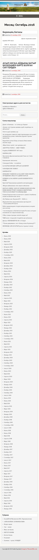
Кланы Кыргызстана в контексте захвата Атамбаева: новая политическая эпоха (19, 195)
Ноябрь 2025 (8, 252)
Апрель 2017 (8, 471)
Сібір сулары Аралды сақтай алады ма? (15, 215)
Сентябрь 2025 (8, 255)
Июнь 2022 (7, 317)
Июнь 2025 (7, 258)
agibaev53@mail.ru (8, 108)
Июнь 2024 (7, 271)
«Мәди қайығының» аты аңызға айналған (16, 185)
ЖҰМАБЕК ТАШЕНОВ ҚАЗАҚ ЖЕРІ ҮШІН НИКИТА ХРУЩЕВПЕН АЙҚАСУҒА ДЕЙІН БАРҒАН (18, 175)
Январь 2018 (8, 447)
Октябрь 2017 (8, 455)
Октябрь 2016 (8, 487)
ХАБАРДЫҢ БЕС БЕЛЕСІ (10, 168)
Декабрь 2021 (8, 330)
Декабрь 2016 (8, 482)
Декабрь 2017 (8, 449)
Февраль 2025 (8, 263)
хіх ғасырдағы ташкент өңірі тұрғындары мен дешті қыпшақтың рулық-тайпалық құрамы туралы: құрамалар (19, 136)
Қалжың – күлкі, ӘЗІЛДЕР (12, 540)
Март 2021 (7, 349)
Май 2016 (7, 498)
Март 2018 (7, 441)
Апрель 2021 (8, 347)
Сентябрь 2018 (8, 425)
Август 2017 (7, 460)
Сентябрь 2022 (8, 312)
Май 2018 (7, 436)
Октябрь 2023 (8, 290)
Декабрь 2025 (8, 249)
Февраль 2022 (8, 325)
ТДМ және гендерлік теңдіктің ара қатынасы (17, 218)
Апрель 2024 (8, 276)
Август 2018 (7, 428)
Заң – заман (7, 527)
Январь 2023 (8, 306)
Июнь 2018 (7, 433)
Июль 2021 (7, 341)
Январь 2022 (8, 328)
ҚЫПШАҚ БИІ (7, 153)
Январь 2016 (8, 509)
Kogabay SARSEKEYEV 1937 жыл (12, 150)
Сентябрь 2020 (9, 366)
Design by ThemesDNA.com (29, 549)
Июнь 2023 (7, 293)
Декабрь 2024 (8, 266)
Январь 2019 (8, 414)
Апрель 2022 (8, 320)
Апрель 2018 (8, 438)
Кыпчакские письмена (10, 160)
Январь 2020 (8, 384)
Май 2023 (7, 295)
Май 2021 (7, 344)
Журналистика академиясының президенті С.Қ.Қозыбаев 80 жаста (17, 202)
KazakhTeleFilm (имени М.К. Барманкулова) (18, 519)
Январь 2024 (8, 282)
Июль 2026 (7, 236)
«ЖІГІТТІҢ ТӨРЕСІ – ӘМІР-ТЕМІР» (14, 148)
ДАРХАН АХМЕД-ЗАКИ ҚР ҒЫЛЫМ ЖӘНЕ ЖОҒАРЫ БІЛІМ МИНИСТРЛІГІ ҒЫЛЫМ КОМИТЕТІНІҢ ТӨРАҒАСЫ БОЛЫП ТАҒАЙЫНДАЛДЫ (19, 190)
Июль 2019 (7, 398)
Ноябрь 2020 (8, 360)
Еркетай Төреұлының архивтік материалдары (18, 183)
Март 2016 (7, 503)
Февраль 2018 (8, 444)
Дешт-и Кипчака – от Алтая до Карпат (15, 124)
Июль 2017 (7, 463)
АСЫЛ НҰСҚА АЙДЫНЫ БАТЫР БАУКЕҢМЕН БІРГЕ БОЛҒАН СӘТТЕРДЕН (19, 65)
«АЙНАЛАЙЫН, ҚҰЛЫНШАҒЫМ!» (14, 521)
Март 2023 (7, 301)
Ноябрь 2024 (8, 268)
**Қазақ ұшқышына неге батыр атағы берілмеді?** (19, 223)
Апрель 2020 (8, 376)
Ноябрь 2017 (8, 452)
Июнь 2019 (7, 401)
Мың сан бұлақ (9, 529)
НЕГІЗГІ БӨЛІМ (9, 532)
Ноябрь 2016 (8, 484)
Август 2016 (7, 492)
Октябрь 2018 (8, 422)
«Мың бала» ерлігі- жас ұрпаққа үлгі (14, 145)
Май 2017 (7, 468)
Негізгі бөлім (8, 535)
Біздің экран (8, 524)
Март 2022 (7, 322)
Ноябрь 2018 (8, 420)
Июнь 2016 (7, 495)
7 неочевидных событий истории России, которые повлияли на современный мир (19, 211)
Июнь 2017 (7, 465)
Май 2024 (7, 274)
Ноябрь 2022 (8, 309)
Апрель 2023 (8, 298)
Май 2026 (7, 241)
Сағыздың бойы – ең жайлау (12, 163)
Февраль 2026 (8, 247)
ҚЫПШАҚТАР (7, 171)
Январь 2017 (8, 479)
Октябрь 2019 (8, 393)
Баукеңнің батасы (12, 32)
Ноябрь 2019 (8, 390)
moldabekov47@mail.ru (9, 106)
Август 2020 (7, 368)
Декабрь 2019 (8, 387)
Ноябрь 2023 (8, 287)
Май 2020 (7, 374)
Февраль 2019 (8, 411)
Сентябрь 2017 (8, 457)
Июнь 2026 (7, 239)
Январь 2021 (8, 355)
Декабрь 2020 (8, 357)
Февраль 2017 (8, 476)
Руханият (7, 538)
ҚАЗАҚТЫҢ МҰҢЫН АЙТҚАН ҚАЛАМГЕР (16, 166)
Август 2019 (7, 395)
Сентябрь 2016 (8, 490)
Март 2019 (7, 409)
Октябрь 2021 (8, 336)
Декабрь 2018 (8, 417)
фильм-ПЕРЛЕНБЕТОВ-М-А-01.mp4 (14, 220)
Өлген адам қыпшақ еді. (10, 132)
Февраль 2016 (8, 506)
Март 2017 (7, 474)
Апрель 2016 (8, 501)
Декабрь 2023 (8, 285)
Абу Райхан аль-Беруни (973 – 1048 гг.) (15, 199)
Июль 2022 (7, 314)
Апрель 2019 (8, 406)
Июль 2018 (7, 430)
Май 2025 (7, 260)
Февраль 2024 (8, 279)
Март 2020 (7, 379)
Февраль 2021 (8, 352)
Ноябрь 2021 (8, 333)
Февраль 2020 (8, 382)
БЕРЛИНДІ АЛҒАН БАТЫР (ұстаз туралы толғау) (18, 226)
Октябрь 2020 (8, 363)
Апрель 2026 (8, 244)
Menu (21, 16)
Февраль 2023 (8, 303)
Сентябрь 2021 (8, 339)
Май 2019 (7, 403)
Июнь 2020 (7, 371)
